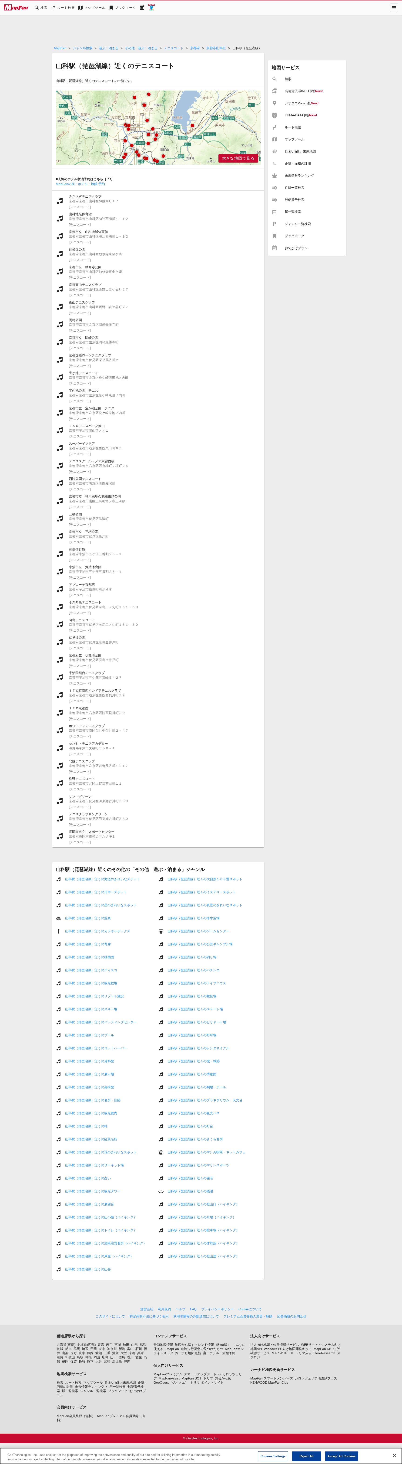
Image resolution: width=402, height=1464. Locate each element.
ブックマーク (117, 1391)
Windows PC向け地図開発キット (288, 1349)
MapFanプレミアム (168, 1374)
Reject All (307, 1456)
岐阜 (82, 1353)
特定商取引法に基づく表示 (149, 1316)
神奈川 (112, 1349)
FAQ (193, 1309)
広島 (105, 1357)
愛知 (98, 1353)
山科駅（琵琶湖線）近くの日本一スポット (96, 892)
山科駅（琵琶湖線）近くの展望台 (89, 1204)
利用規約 (164, 1309)
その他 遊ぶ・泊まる (141, 48)
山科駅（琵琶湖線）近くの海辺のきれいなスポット (102, 879)
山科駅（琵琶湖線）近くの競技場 (192, 996)
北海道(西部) (86, 1345)
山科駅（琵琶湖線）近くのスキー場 (91, 1009)
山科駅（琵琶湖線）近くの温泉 (88, 918)
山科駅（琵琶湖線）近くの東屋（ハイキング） (99, 1256)
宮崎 (107, 1361)
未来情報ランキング (89, 1387)
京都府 (195, 48)
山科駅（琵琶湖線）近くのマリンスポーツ (198, 1165)
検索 (60, 1382)
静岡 (90, 1353)
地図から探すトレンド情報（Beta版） (203, 1345)
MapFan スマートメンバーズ (271, 1378)
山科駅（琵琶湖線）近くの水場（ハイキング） (202, 1217)
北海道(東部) (66, 1345)
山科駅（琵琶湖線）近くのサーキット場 (94, 1165)
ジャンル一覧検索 (93, 1391)
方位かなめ (223, 1378)
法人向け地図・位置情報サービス (274, 1345)
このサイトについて (110, 1316)
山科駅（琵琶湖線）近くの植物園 (89, 957)
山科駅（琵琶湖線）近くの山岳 (88, 1269)
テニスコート (174, 48)
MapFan (60, 48)
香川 (130, 1357)
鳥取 (80, 1357)
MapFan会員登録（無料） (76, 1416)
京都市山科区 (216, 48)
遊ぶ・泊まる (108, 48)
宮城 (117, 1345)
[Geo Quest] (151, 7)
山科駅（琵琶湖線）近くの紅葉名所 (91, 1139)
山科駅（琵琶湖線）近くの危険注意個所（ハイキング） (106, 1243)
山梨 (65, 1353)
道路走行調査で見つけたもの (202, 1349)
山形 (134, 1345)
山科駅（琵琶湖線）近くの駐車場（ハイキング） (203, 1230)
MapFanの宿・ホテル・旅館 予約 (80, 184)
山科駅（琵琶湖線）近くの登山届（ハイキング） (203, 1256)
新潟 (122, 1349)
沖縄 (127, 1361)
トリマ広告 (303, 1353)
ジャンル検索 (82, 48)
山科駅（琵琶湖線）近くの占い (88, 1178)
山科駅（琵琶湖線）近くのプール (89, 1035)
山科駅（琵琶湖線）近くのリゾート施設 (94, 996)
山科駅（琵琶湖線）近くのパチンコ (194, 970)
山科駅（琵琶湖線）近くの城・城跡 (194, 1061)
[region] (158, 128)
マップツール (93, 1382)
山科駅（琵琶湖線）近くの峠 (86, 1126)
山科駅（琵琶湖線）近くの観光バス (194, 1113)
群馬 (77, 1349)
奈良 (60, 1357)
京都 (132, 1353)
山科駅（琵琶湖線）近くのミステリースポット (202, 892)
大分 (98, 1361)
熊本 (90, 1361)
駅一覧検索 (70, 1391)
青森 (101, 1345)
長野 (73, 1353)
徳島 (122, 1357)
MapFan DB (322, 1349)
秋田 (126, 1345)
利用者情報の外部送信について (196, 1316)
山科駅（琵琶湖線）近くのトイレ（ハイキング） (101, 1230)
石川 (138, 1349)
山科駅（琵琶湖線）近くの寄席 (88, 944)
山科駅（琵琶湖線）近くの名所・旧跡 (93, 1100)
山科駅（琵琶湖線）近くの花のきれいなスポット (101, 1152)
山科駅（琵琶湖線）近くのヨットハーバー (96, 1048)
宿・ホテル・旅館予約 (219, 1353)
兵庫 (140, 1353)
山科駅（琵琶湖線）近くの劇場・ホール (197, 1087)
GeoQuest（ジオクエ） (171, 1382)
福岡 (65, 1361)
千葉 (93, 1349)
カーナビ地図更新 (188, 1353)
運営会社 (146, 1309)
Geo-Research (324, 1353)
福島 (143, 1345)
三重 (107, 1353)
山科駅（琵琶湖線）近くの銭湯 (190, 1191)
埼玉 (85, 1349)
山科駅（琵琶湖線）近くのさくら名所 (195, 1139)
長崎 (82, 1361)
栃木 (68, 1349)
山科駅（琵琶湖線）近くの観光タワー (93, 1191)
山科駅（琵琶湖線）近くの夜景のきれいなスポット (205, 905)
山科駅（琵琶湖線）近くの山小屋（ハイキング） (101, 1217)
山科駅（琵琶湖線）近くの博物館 (192, 1074)
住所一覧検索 (116, 1387)
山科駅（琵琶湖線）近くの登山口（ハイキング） (203, 1204)
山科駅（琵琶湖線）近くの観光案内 (91, 1113)
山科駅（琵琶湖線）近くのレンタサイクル (198, 1048)
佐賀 (73, 1361)
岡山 (97, 1357)
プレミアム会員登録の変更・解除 (248, 1316)
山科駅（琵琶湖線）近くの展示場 (89, 1074)
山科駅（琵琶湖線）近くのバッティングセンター (101, 1022)
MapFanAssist (169, 1378)
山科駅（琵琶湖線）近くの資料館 (89, 1061)
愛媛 (138, 1357)
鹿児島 (117, 1361)
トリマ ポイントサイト (207, 1382)
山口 (113, 1357)
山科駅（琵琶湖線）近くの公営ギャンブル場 (200, 944)
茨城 (60, 1349)
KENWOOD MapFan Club (269, 1382)
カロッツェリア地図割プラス (316, 1378)
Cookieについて (250, 1309)
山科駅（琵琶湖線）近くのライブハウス (197, 983)
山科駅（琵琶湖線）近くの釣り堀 (192, 957)
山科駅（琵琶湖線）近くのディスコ (91, 970)
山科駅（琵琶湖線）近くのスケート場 (195, 1009)
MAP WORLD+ (283, 1353)
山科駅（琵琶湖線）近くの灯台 (190, 1126)
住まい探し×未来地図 (120, 1382)
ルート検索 (73, 1382)
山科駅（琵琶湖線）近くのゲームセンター (198, 931)
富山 (130, 1349)
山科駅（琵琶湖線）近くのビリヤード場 (197, 1022)
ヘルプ (180, 1309)
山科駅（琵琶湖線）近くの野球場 (192, 1035)
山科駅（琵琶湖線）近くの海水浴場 (194, 918)
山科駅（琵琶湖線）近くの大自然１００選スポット (205, 879)
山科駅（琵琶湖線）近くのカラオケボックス (97, 931)
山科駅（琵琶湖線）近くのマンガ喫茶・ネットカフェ (207, 1152)
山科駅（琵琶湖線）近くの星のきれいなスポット (101, 905)
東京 (102, 1349)
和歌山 (70, 1357)
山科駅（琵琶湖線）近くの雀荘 (190, 1178)
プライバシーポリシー (217, 1309)
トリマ (208, 1378)
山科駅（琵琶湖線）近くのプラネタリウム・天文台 (205, 1100)
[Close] (394, 1455)
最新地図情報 (163, 1345)
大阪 (124, 1353)
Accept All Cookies (341, 1456)
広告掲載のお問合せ (291, 1316)
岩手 (109, 1345)
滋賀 (115, 1353)
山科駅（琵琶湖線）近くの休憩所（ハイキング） (203, 1243)
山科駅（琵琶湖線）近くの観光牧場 (91, 983)
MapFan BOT (191, 1378)
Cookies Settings (273, 1456)
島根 (88, 1357)
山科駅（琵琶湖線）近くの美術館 (89, 1087)
